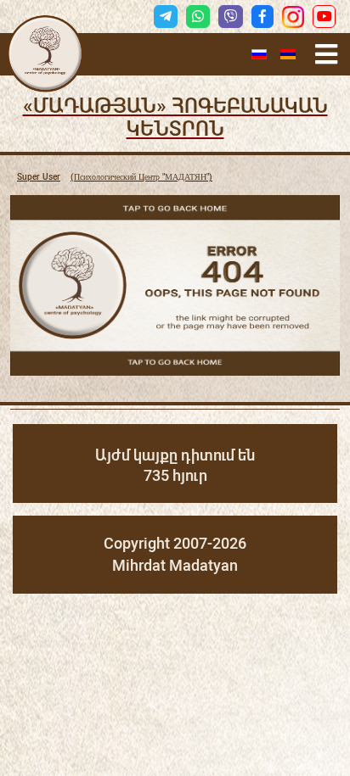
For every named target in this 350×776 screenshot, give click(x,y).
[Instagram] (293, 17)
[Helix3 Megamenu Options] (326, 55)
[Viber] (230, 16)
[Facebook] (262, 16)
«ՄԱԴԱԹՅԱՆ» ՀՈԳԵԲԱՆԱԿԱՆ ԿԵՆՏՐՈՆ (175, 117)
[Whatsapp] (198, 16)
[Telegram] (166, 16)
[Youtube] (324, 16)
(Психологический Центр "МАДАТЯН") (114, 176)
